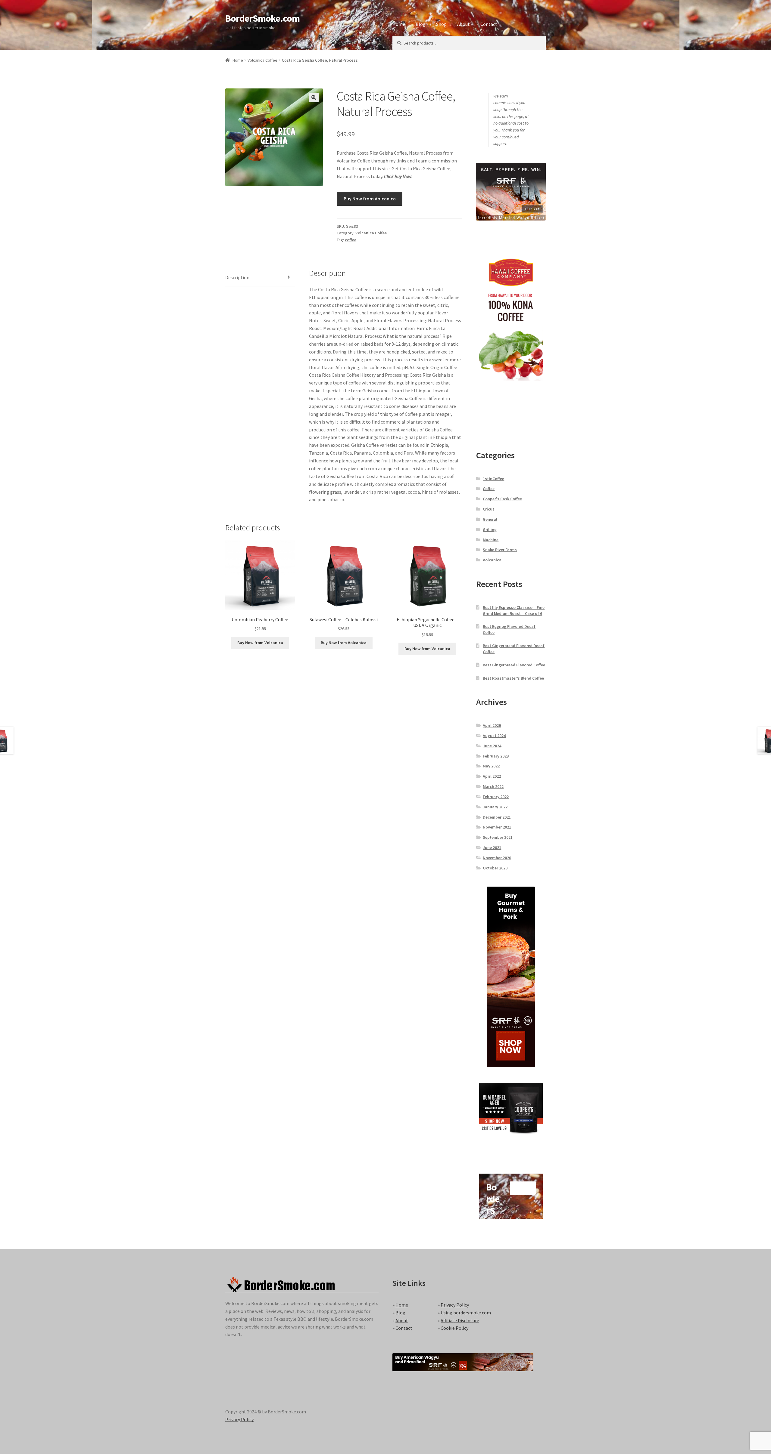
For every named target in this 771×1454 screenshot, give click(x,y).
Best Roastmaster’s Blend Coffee (513, 678)
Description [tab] (237, 277)
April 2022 (492, 776)
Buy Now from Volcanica (370, 199)
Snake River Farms (500, 549)
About (463, 24)
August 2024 (494, 735)
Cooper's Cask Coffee (502, 499)
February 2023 (496, 756)
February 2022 (496, 796)
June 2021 (492, 847)
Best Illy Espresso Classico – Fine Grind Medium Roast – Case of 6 (514, 610)
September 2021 (498, 837)
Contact (488, 24)
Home (398, 24)
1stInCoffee (493, 478)
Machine (490, 539)
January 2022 (495, 807)
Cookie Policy (454, 1328)
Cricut (488, 509)
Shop (441, 24)
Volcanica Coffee (262, 60)
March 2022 (493, 786)
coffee (350, 239)
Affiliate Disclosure (460, 1320)
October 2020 (495, 868)
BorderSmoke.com (262, 18)
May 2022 (491, 766)
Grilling (490, 529)
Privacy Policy (455, 1305)
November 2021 (497, 827)
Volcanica (492, 560)
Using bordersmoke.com (466, 1313)
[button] (314, 97)
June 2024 (492, 746)
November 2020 (497, 857)
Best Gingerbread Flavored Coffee (514, 665)
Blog (421, 24)
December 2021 (497, 817)
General (490, 519)
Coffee (489, 488)
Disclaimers (364, 42)
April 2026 (492, 725)
